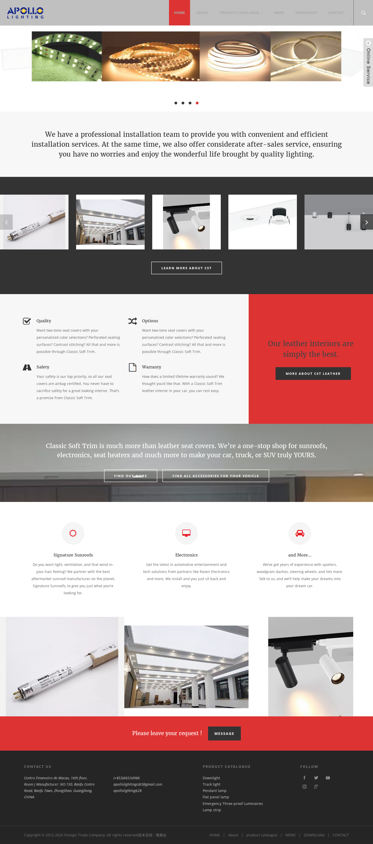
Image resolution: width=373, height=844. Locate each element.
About (233, 835)
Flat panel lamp (216, 797)
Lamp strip (212, 809)
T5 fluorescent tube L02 (34, 245)
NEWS (290, 835)
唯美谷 (161, 835)
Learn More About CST (186, 268)
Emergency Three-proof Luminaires (233, 803)
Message (224, 733)
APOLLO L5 (186, 245)
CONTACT (341, 835)
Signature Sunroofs (73, 555)
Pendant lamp (215, 790)
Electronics (186, 555)
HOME (214, 835)
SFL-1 (110, 245)
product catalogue (261, 835)
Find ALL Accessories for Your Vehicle (216, 476)
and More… (299, 555)
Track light (212, 784)
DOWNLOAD (314, 835)
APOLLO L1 (262, 245)
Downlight (211, 777)
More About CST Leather (313, 373)
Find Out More (130, 476)
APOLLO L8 (339, 245)
